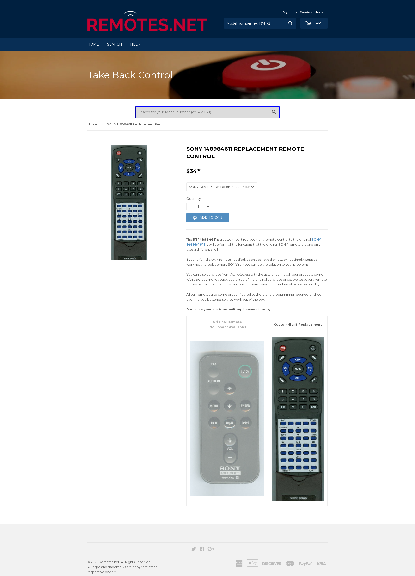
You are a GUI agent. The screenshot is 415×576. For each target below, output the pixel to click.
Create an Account (314, 12)
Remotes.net (109, 562)
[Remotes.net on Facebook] (201, 549)
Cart (317, 23)
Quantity (193, 199)
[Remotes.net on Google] (211, 549)
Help (135, 44)
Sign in (288, 12)
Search (114, 44)
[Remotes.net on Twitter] (193, 549)
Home (93, 44)
